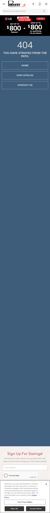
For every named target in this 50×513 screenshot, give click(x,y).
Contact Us (25, 85)
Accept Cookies (35, 509)
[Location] (33, 4)
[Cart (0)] (46, 4)
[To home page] (18, 4)
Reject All (14, 509)
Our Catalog (25, 75)
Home (25, 65)
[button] (4, 4)
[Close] (46, 484)
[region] (25, 496)
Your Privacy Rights (25, 502)
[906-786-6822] (40, 4)
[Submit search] (44, 11)
